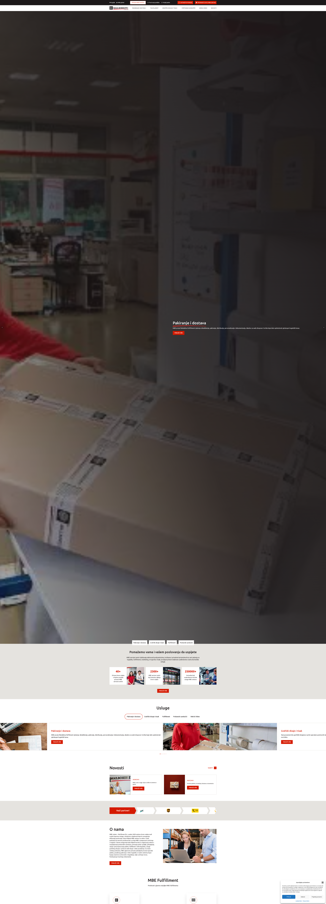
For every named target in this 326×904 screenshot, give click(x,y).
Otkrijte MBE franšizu (138, 2)
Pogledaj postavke (317, 897)
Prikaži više (179, 333)
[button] (322, 882)
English (113, 2)
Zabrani (303, 897)
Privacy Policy (306, 900)
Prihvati (289, 897)
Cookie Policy (299, 900)
